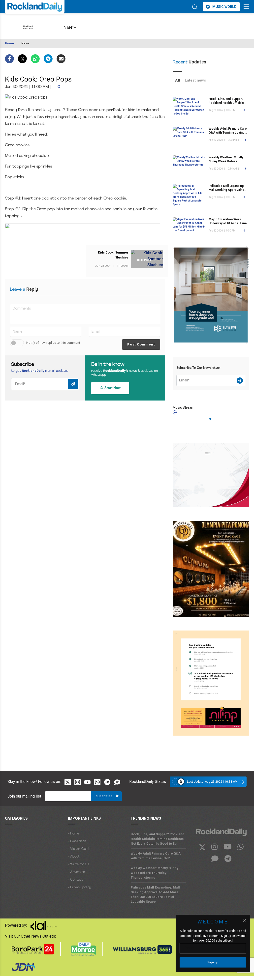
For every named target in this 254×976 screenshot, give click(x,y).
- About (74, 856)
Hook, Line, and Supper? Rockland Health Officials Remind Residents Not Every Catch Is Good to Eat (157, 838)
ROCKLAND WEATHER (77, 26)
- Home (73, 833)
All (177, 80)
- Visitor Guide (79, 849)
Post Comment (141, 344)
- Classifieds (77, 841)
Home (9, 43)
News (25, 43)
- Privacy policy (79, 887)
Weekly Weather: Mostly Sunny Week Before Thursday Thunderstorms (227, 161)
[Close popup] (244, 920)
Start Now (112, 388)
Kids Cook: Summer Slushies (113, 255)
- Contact (75, 879)
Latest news (195, 80)
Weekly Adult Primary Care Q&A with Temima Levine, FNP (228, 132)
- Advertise (76, 872)
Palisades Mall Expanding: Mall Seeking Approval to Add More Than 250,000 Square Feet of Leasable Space (155, 894)
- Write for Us (78, 864)
